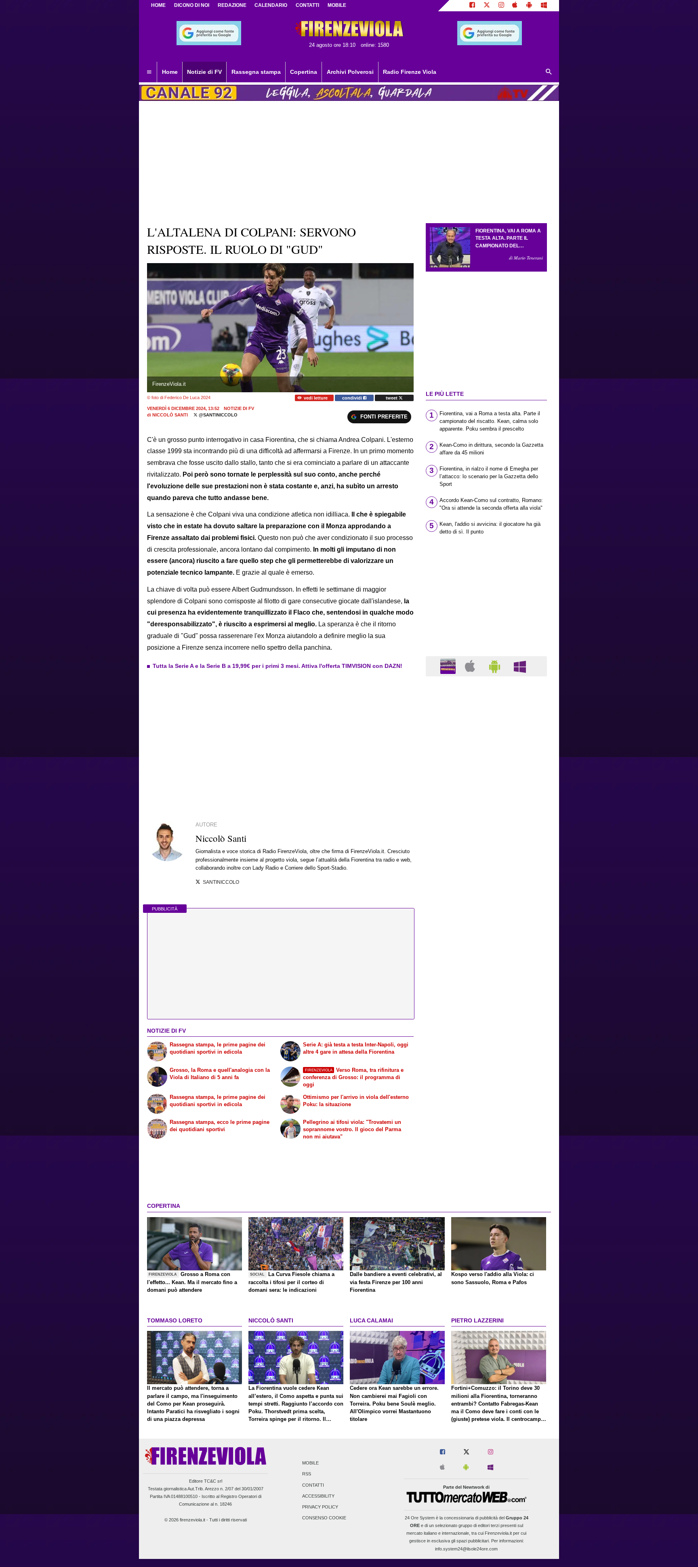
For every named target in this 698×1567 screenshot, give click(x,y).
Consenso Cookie (324, 1518)
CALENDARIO (270, 5)
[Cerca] (549, 72)
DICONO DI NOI (191, 5)
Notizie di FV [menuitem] (204, 72)
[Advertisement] (486, 995)
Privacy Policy (320, 1506)
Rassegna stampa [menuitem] (256, 72)
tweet (392, 397)
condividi (352, 397)
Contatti (313, 1485)
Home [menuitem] (170, 72)
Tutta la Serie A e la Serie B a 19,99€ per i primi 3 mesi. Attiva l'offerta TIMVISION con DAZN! (277, 666)
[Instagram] (501, 5)
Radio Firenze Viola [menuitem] (409, 72)
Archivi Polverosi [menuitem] (350, 72)
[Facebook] (472, 5)
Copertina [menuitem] (303, 72)
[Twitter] (486, 5)
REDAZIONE (232, 5)
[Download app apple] (515, 5)
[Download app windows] (543, 5)
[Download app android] (529, 5)
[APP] (449, 666)
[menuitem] (149, 72)
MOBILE (337, 5)
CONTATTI (307, 5)
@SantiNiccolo (218, 414)
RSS (306, 1474)
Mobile (310, 1463)
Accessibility (318, 1496)
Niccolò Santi (170, 414)
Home (158, 5)
